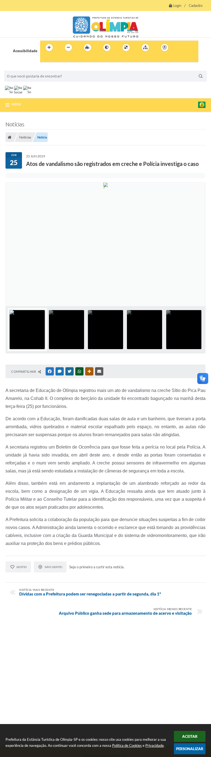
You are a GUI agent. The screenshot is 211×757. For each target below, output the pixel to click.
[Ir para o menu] (192, 47)
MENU (16, 104)
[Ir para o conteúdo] (180, 47)
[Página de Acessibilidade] (165, 47)
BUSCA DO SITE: (20, 68)
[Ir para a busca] (45, 58)
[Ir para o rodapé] (57, 58)
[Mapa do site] (145, 47)
